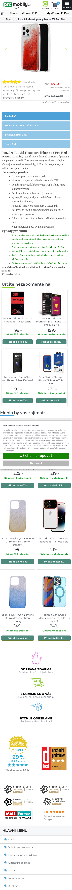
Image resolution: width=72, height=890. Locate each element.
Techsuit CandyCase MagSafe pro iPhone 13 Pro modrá (54, 618)
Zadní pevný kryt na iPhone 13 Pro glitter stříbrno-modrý (18, 618)
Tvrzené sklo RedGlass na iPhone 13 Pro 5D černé (17, 320)
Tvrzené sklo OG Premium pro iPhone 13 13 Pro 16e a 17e (51, 321)
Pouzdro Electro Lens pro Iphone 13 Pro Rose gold (54, 540)
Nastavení (36, 463)
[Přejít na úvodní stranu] (17, 5)
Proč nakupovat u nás (16, 135)
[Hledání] (45, 5)
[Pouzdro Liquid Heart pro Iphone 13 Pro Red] (36, 48)
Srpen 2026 (10, 144)
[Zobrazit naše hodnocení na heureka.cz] (18, 771)
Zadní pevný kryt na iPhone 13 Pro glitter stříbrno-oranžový (18, 541)
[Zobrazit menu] (67, 5)
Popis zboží (10, 116)
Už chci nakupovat (36, 456)
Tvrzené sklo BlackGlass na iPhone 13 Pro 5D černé (17, 379)
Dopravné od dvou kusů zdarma (21, 125)
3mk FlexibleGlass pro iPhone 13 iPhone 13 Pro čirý (51, 380)
